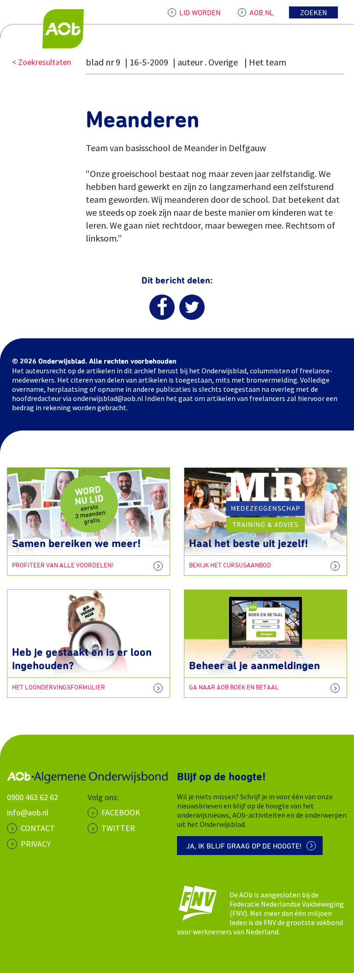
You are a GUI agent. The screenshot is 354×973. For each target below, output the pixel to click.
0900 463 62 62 (32, 797)
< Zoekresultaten (41, 62)
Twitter (118, 828)
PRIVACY (36, 843)
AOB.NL (261, 13)
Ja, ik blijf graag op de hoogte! (244, 846)
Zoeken (313, 12)
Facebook (120, 812)
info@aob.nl (27, 812)
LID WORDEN (199, 13)
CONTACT (38, 828)
